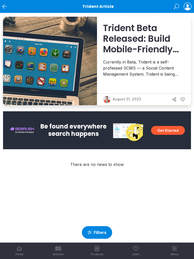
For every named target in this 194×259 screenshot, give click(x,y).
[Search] (176, 7)
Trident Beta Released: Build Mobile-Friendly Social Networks (138, 44)
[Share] (174, 99)
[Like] (182, 99)
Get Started (168, 130)
